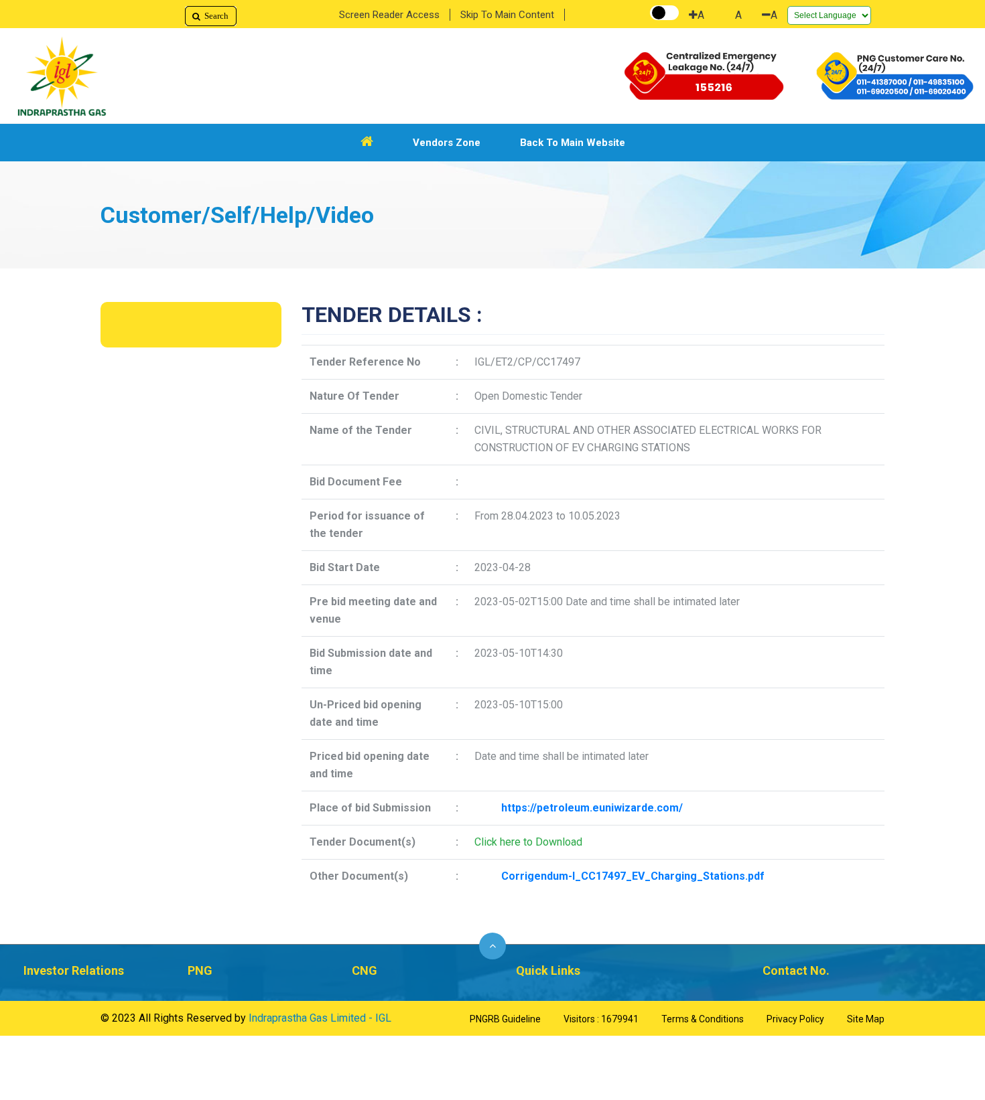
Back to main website (572, 143)
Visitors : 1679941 (601, 1019)
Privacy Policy (795, 1019)
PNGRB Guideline (505, 1019)
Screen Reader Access (389, 15)
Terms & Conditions (702, 1019)
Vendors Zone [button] (446, 143)
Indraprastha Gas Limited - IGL (320, 1018)
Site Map (865, 1019)
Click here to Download (528, 842)
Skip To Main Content (507, 15)
